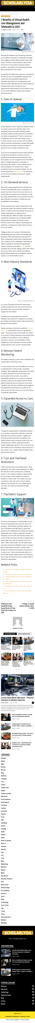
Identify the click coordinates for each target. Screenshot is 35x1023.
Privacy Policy (25, 1019)
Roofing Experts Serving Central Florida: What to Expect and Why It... (22, 725)
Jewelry (3, 849)
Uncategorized (8, 12)
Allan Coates (4, 702)
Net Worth (4, 876)
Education (4, 796)
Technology (4, 902)
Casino (3, 785)
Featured (4, 811)
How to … (4, 843)
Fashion (3, 808)
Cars (2, 782)
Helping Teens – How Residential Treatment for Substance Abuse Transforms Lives (17, 664)
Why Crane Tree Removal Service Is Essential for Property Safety (29, 663)
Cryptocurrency (6, 793)
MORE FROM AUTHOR (24, 634)
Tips (2, 908)
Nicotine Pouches (6, 879)
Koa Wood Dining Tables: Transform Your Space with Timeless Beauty (5, 663)
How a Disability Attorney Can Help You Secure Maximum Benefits (17, 647)
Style (2, 899)
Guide (3, 832)
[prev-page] (16, 669)
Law (2, 852)
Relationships (5, 887)
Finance (3, 814)
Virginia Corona (7, 29)
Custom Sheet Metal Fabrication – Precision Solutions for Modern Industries (6, 647)
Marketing (4, 864)
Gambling (4, 823)
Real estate (4, 885)
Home (2, 12)
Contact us (17, 1013)
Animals (3, 758)
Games (3, 826)
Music (3, 873)
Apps (22, 246)
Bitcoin (3, 770)
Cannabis (4, 779)
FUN (2, 820)
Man (2, 861)
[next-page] (19, 669)
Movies (3, 870)
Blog (2, 773)
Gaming (3, 829)
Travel (3, 911)
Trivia (3, 914)
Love (2, 858)
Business (4, 776)
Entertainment (5, 799)
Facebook (4, 805)
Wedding (4, 923)
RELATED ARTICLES (10, 634)
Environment (5, 802)
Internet (4, 846)
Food (2, 817)
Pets (2, 882)
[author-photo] (17, 621)
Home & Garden (6, 840)
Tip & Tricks (5, 905)
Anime (3, 761)
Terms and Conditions (12, 1019)
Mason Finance (18, 171)
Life (2, 855)
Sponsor (3, 893)
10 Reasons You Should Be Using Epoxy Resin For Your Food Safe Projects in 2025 (8, 608)
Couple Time (5, 787)
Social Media (5, 890)
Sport (3, 896)
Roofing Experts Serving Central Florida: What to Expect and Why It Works (28, 648)
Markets (4, 867)
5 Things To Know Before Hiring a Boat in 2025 (27, 606)
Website (3, 920)
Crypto (3, 790)
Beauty (3, 767)
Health (3, 835)
